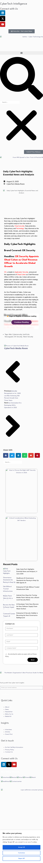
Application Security (21, 272)
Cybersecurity (17, 334)
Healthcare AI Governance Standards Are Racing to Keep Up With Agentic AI (27, 580)
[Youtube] (2, 24)
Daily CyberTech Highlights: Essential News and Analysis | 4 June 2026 (26, 571)
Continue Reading (21, 322)
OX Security (18, 337)
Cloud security (19, 226)
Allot (10, 334)
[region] (21, 846)
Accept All (21, 847)
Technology (20, 228)
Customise (21, 853)
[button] (21, 53)
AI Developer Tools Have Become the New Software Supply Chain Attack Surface (27, 606)
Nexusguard (9, 337)
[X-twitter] (2, 18)
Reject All (21, 858)
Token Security (28, 337)
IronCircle (26, 334)
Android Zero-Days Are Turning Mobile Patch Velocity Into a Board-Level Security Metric (27, 597)
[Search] (26, 462)
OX (5, 272)
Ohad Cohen (21, 274)
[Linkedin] (2, 12)
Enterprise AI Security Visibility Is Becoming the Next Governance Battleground (27, 615)
